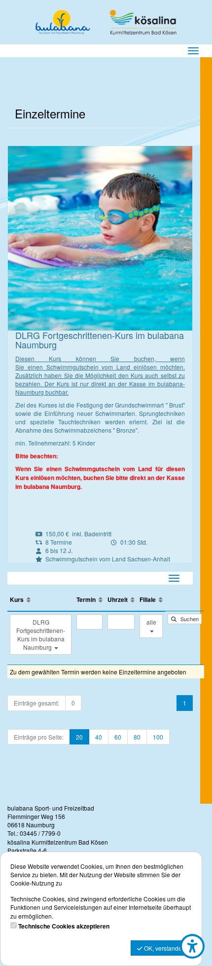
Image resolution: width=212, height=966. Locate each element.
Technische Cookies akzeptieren (63, 926)
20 (79, 737)
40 (98, 737)
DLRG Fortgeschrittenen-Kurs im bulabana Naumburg (40, 634)
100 (158, 737)
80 (137, 737)
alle (151, 622)
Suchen (188, 619)
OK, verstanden (163, 948)
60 (117, 737)
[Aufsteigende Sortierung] (29, 599)
